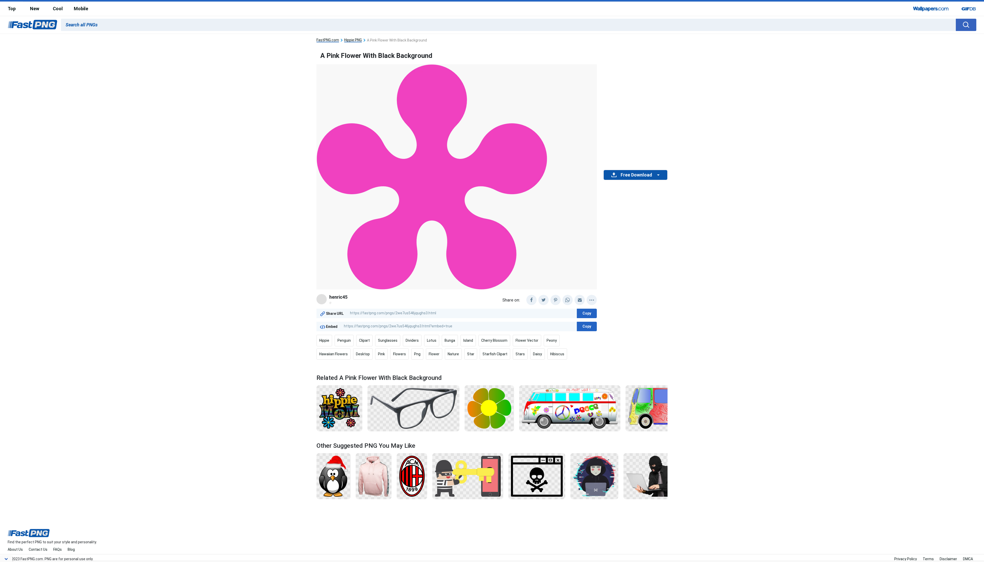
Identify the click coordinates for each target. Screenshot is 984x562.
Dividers (412, 340)
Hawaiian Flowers (333, 354)
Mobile (81, 8)
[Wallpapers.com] (931, 9)
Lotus (431, 340)
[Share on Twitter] (543, 300)
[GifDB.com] (968, 9)
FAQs (57, 549)
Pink (381, 354)
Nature (453, 354)
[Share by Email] (580, 300)
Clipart (364, 340)
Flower (434, 354)
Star (470, 354)
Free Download (636, 175)
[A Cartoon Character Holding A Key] (468, 476)
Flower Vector (527, 340)
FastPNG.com (327, 40)
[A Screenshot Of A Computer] (537, 476)
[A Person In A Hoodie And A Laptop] (594, 476)
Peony (552, 340)
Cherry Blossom (494, 340)
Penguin (344, 340)
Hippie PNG (353, 40)
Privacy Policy (905, 559)
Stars (520, 354)
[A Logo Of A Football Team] (412, 476)
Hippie (324, 340)
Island (468, 340)
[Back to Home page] (32, 25)
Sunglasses (387, 340)
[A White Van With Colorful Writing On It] (570, 408)
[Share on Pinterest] (555, 300)
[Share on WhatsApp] (567, 300)
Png (417, 354)
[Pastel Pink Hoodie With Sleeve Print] (373, 476)
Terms (928, 559)
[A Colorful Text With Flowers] (339, 408)
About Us (15, 549)
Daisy (537, 354)
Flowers (399, 354)
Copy (586, 313)
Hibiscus (557, 354)
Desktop (363, 354)
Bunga (450, 340)
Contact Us (38, 549)
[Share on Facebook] (531, 300)
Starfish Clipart (495, 354)
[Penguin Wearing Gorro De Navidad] (333, 476)
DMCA (968, 559)
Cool (58, 8)
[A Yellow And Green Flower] (489, 408)
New (34, 8)
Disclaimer (948, 559)
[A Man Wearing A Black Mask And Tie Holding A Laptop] (651, 476)
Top (12, 8)
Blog (71, 549)
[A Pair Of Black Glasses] (413, 408)
